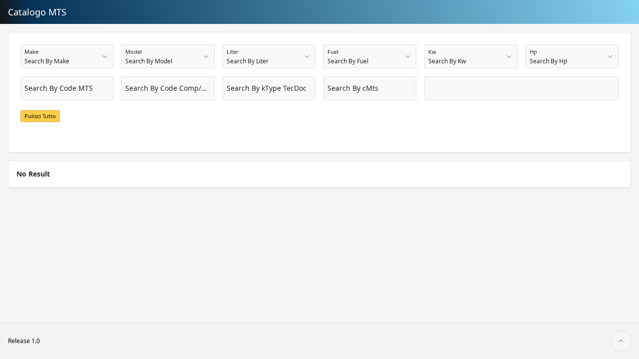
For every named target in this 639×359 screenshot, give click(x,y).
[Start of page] (621, 341)
